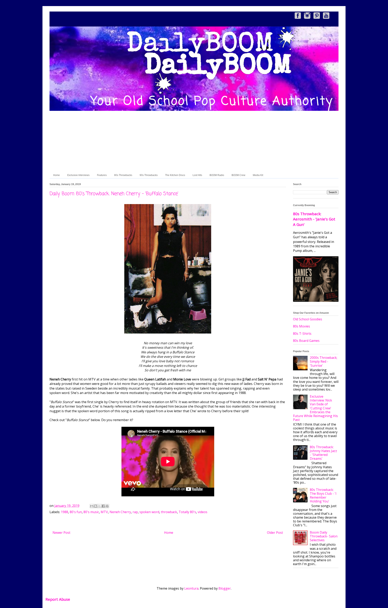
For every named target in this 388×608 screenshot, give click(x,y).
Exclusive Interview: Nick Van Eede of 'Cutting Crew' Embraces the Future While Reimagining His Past (315, 408)
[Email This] (92, 506)
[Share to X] (99, 506)
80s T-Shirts (302, 333)
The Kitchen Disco (175, 175)
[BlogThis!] (96, 506)
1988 (64, 512)
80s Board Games (306, 340)
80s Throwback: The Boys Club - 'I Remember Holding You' (323, 495)
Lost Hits (197, 175)
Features (102, 175)
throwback (169, 512)
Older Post (275, 532)
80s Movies (301, 326)
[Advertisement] (194, 141)
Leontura (191, 588)
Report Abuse (57, 599)
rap (135, 512)
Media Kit (258, 175)
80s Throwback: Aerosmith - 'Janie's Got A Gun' (314, 219)
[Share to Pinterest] (107, 506)
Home (56, 175)
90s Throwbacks (149, 175)
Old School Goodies (307, 319)
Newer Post (61, 532)
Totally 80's (187, 512)
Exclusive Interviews (78, 175)
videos (202, 512)
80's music (91, 512)
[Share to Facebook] (103, 506)
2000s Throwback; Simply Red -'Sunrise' (323, 361)
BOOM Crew (238, 175)
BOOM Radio (217, 175)
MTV (104, 512)
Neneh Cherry (120, 512)
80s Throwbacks (123, 175)
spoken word (149, 512)
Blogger (224, 588)
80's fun (76, 512)
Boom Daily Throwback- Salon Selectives (323, 536)
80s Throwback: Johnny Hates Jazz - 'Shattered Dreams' (323, 453)
